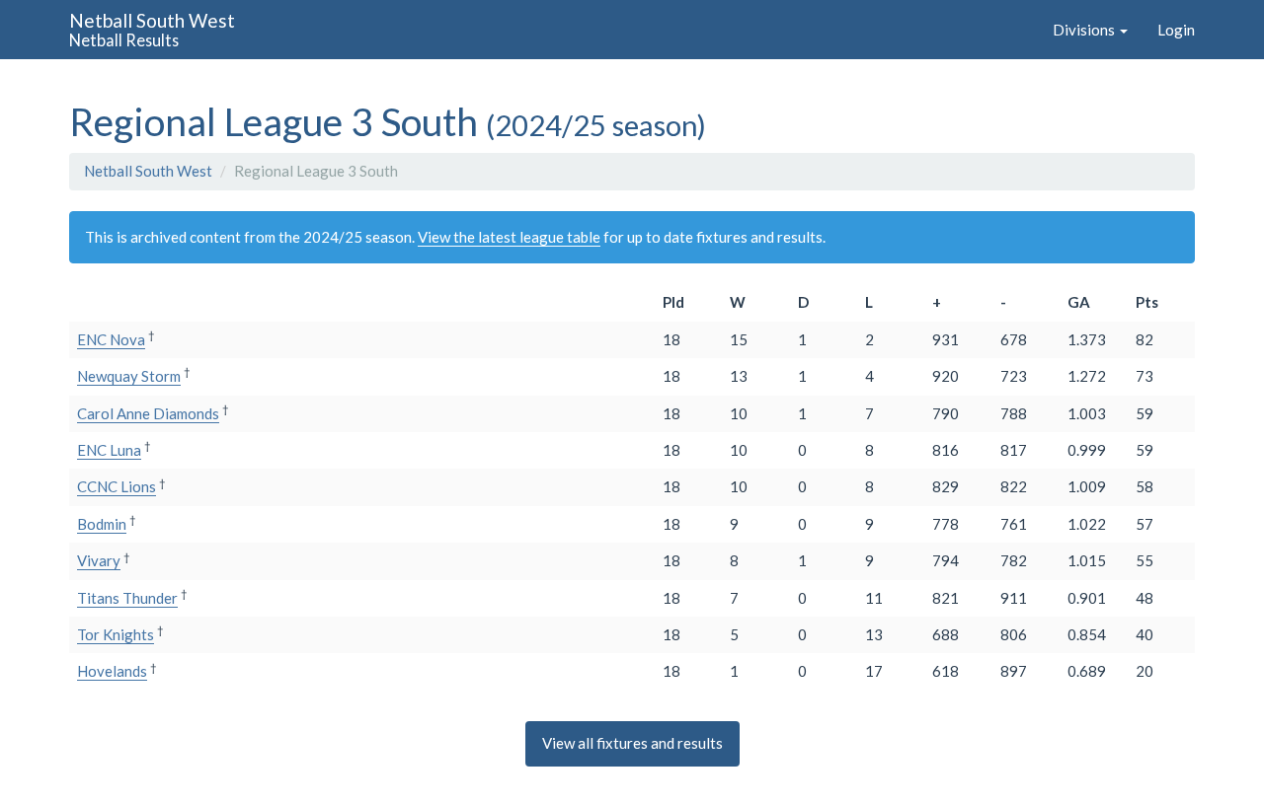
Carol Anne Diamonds (148, 413)
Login (1176, 29)
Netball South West (148, 171)
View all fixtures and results (632, 743)
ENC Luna (109, 450)
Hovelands (112, 671)
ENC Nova (111, 339)
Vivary (98, 560)
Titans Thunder (127, 598)
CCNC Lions (116, 486)
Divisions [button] (1085, 29)
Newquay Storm (129, 376)
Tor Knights (115, 634)
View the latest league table (509, 237)
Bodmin (101, 524)
